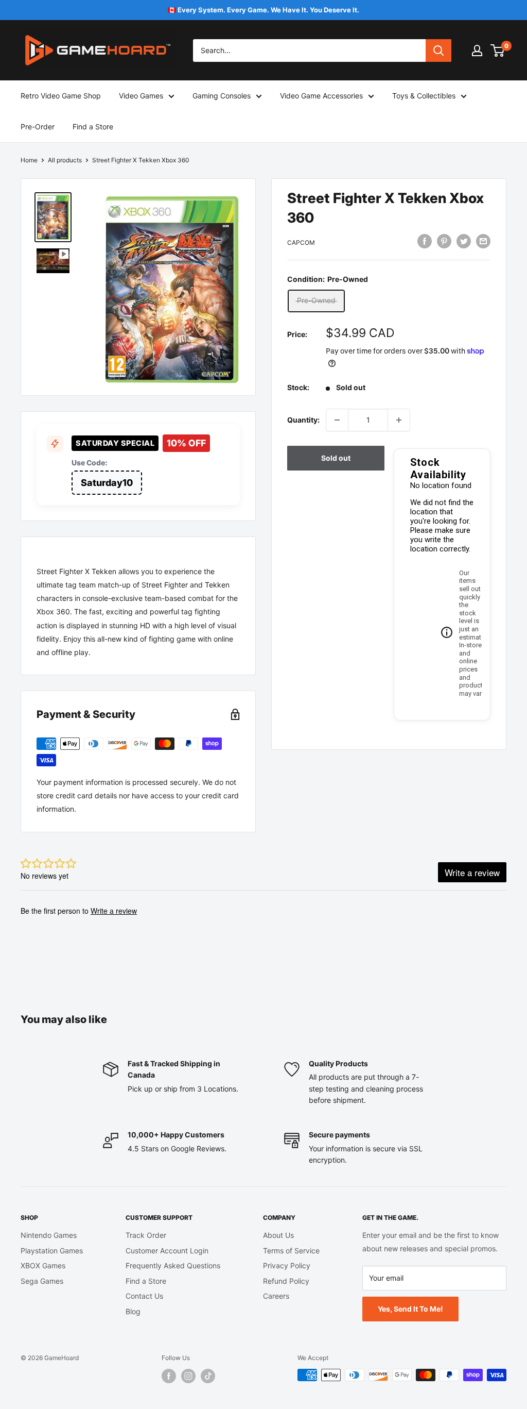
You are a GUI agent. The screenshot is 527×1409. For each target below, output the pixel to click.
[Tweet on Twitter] (463, 241)
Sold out (335, 458)
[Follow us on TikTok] (208, 1376)
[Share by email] (483, 241)
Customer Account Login (167, 1250)
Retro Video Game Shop (61, 95)
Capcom (301, 242)
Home (29, 160)
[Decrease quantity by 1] (337, 420)
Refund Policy (286, 1281)
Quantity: (303, 419)
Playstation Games (52, 1250)
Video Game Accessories (321, 95)
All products (65, 160)
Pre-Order (38, 126)
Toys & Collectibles (423, 95)
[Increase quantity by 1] (399, 420)
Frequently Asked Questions (173, 1265)
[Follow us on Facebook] (169, 1376)
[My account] (477, 50)
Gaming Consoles (221, 95)
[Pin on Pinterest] (444, 241)
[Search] (438, 50)
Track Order (146, 1235)
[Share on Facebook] (424, 241)
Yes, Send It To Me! (410, 1308)
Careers (276, 1295)
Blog (133, 1311)
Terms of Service (291, 1250)
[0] (497, 50)
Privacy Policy (286, 1265)
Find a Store (93, 126)
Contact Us (144, 1295)
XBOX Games (43, 1265)
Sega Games (42, 1281)
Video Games (141, 95)
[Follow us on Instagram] (188, 1376)
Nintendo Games (49, 1235)
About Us (278, 1235)
